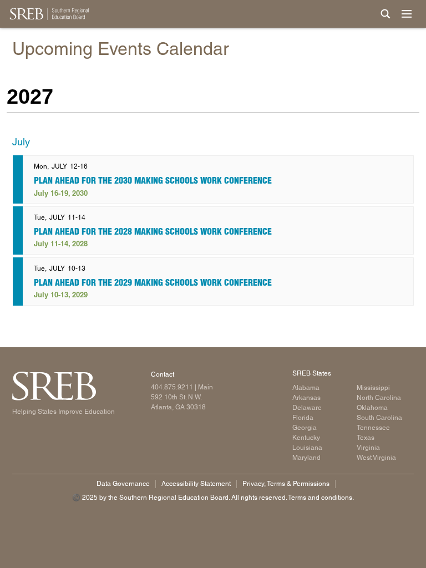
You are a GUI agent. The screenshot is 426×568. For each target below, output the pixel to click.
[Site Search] (385, 14)
